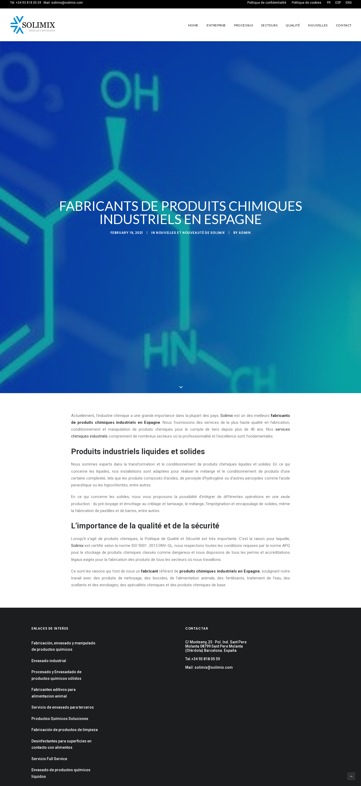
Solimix (226, 415)
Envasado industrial (48, 661)
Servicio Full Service (49, 759)
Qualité (293, 25)
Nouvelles (317, 25)
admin (245, 232)
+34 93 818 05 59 (28, 2)
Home (193, 25)
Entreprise (216, 25)
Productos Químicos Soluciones (59, 719)
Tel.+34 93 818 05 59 (202, 659)
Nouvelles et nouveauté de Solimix (190, 232)
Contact (344, 25)
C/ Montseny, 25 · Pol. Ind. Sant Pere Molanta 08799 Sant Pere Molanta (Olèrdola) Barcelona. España (216, 646)
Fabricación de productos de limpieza (64, 730)
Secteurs (269, 25)
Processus (243, 25)
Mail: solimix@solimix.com (209, 667)
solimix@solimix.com (67, 2)
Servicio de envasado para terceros (62, 707)
